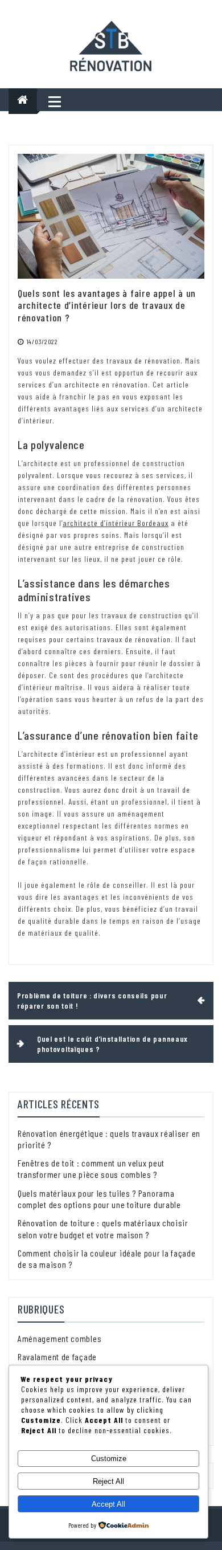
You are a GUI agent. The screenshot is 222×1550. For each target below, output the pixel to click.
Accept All (108, 1504)
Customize (108, 1458)
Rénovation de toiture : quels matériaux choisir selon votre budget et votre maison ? (103, 1228)
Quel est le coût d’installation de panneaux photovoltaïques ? (112, 1044)
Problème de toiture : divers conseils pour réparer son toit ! (92, 1000)
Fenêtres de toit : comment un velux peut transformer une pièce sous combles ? (91, 1168)
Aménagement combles (59, 1338)
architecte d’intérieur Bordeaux (115, 523)
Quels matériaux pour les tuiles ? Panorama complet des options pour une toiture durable (99, 1199)
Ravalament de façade (57, 1356)
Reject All (108, 1481)
